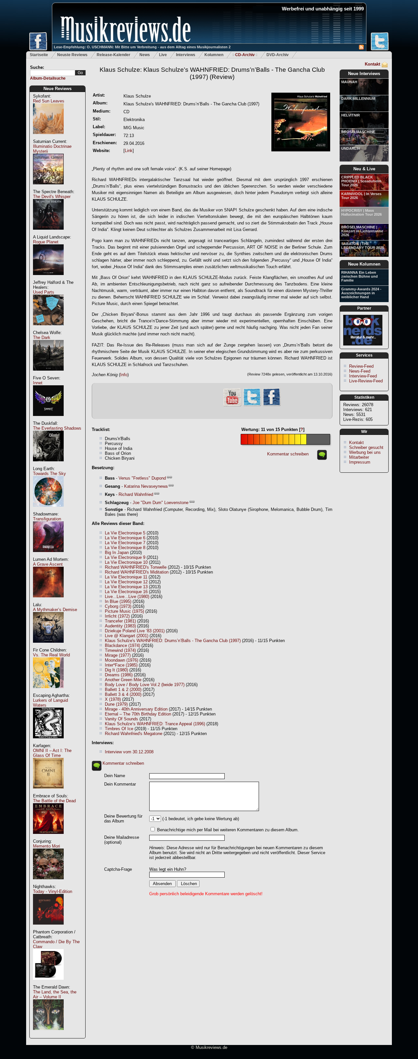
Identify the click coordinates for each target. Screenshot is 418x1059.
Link (129, 150)
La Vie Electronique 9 (125, 557)
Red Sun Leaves (48, 101)
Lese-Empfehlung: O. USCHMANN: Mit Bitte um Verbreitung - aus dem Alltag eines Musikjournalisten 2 (142, 47)
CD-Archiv (245, 55)
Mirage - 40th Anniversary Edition (136, 709)
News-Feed (359, 371)
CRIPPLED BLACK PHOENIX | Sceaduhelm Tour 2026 (361, 181)
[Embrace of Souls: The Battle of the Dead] (48, 837)
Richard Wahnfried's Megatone (133, 733)
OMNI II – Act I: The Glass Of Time (52, 753)
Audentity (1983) (120, 625)
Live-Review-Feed (366, 380)
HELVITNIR (350, 115)
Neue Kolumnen (364, 264)
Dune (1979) (116, 704)
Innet (37, 382)
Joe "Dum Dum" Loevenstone (160, 502)
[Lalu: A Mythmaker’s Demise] (48, 646)
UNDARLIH (350, 148)
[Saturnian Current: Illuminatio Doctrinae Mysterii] (48, 187)
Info (123, 374)
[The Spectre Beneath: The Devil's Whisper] (48, 233)
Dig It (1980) (116, 670)
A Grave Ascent (48, 564)
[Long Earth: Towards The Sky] (48, 510)
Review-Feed (361, 366)
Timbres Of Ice (119, 728)
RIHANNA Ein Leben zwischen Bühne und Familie (359, 276)
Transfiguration (47, 518)
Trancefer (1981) (120, 621)
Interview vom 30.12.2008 (129, 751)
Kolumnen (213, 55)
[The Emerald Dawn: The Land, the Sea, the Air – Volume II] (48, 1033)
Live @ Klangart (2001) (126, 635)
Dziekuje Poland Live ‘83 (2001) (135, 630)
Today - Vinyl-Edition (52, 891)
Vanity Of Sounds (121, 718)
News (144, 55)
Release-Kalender (113, 55)
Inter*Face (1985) (121, 665)
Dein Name (114, 775)
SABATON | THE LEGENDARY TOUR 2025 (362, 246)
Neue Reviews (57, 88)
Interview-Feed (363, 376)
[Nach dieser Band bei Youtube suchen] (232, 405)
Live (163, 55)
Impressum (359, 462)
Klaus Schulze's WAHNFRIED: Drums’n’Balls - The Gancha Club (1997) (173, 640)
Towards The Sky (49, 473)
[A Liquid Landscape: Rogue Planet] (48, 278)
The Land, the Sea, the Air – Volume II (54, 994)
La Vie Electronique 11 (126, 577)
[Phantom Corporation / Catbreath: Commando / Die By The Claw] (48, 983)
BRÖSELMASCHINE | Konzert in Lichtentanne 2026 (362, 231)
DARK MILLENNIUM (358, 98)
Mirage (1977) (118, 655)
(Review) (212, 73)
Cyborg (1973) (118, 606)
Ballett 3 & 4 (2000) (123, 694)
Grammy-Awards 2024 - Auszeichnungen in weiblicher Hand (361, 293)
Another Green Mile (123, 679)
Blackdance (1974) (122, 645)
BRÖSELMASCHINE (358, 132)
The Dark (41, 337)
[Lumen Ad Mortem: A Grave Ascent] (48, 600)
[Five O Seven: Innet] (48, 419)
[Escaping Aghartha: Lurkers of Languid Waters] (48, 741)
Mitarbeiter (359, 457)
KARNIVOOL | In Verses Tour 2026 (361, 196)
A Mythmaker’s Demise (55, 609)
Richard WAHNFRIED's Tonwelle (136, 567)
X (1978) (113, 699)
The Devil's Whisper (52, 196)
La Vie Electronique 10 (126, 562)
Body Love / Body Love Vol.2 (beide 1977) (145, 684)
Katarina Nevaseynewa (146, 486)
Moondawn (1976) (121, 660)
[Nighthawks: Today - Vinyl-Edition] (48, 928)
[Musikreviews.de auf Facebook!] (271, 405)
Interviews (185, 55)
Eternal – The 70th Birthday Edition (138, 714)
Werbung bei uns (365, 452)
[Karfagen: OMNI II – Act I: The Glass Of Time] (48, 792)
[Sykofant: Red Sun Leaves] (48, 137)
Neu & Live (364, 168)
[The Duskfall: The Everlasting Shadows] (48, 464)
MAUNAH (349, 82)
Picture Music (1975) (124, 611)
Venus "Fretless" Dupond (142, 478)
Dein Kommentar (120, 784)
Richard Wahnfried (136, 494)
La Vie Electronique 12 (126, 581)
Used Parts (43, 292)
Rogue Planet (45, 241)
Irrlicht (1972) (117, 616)
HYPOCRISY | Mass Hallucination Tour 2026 (361, 212)
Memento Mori (46, 846)
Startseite (39, 55)
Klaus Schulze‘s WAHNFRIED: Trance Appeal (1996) (155, 723)
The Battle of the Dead (54, 800)
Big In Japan (117, 552)
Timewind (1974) (120, 650)
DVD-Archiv (277, 55)
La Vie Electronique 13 (126, 586)
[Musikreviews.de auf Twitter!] (252, 405)
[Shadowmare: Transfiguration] (48, 555)
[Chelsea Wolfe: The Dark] (48, 374)
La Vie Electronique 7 (125, 542)
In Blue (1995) (118, 601)
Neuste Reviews (72, 55)
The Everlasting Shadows (57, 428)
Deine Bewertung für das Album (123, 818)
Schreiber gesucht (366, 447)
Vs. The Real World (51, 654)
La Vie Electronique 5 (125, 532)
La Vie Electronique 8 (125, 547)
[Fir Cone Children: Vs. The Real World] (48, 691)
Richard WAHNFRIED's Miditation (137, 572)
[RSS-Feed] (361, 48)
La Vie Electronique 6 (125, 537)
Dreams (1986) (119, 674)
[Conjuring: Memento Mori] (48, 882)
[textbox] (52, 73)
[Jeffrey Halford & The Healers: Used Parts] (48, 328)
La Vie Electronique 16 (126, 591)
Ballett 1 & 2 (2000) (123, 689)
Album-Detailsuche (48, 78)
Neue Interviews (364, 73)
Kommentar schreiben (288, 454)
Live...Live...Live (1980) (127, 596)
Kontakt (372, 64)
